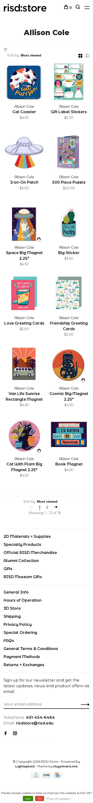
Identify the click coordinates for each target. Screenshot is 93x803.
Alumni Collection (21, 560)
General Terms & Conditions (31, 648)
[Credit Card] (57, 776)
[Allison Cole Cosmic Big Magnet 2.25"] (68, 364)
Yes (28, 798)
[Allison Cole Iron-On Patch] (24, 153)
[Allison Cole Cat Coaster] (24, 82)
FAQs (9, 640)
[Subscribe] (83, 704)
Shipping (12, 616)
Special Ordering (20, 632)
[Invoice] (36, 776)
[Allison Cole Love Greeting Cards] (24, 294)
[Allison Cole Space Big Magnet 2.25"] (24, 223)
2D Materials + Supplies (27, 536)
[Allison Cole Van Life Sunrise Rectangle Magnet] (24, 364)
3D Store (12, 608)
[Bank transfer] (47, 776)
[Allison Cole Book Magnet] (68, 435)
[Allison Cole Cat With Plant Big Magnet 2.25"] (24, 435)
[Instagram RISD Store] (15, 733)
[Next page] (55, 507)
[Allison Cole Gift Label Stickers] (68, 82)
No (39, 798)
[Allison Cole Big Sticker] (68, 223)
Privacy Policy (18, 624)
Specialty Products (22, 544)
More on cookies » (58, 798)
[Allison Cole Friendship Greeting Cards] (68, 294)
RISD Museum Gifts (23, 577)
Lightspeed (25, 766)
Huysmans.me (65, 766)
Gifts (8, 568)
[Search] (78, 7)
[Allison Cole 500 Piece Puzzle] (68, 153)
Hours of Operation (22, 600)
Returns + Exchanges (24, 665)
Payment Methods (22, 656)
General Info (16, 592)
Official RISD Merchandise (30, 552)
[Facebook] (5, 733)
